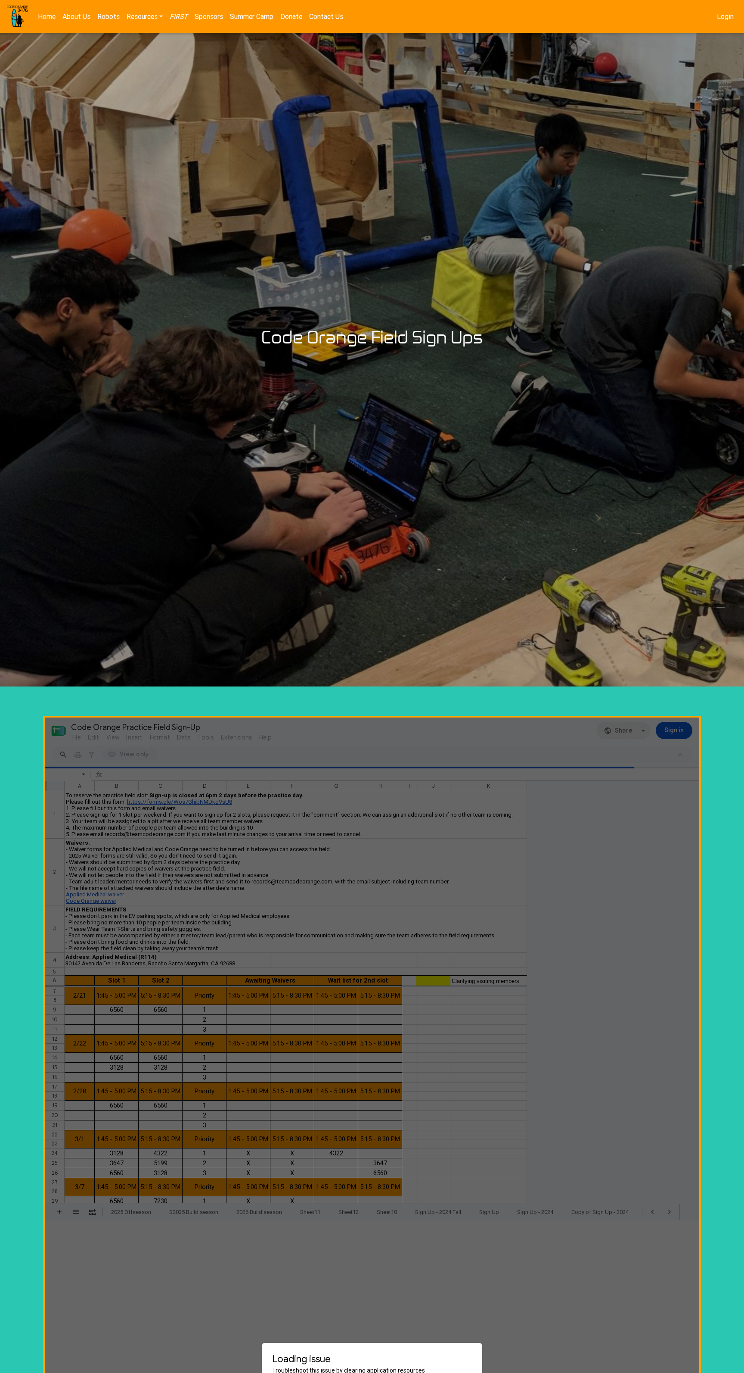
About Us (76, 16)
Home (47, 16)
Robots (108, 16)
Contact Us (326, 16)
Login (725, 16)
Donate (291, 16)
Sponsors (209, 16)
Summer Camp (251, 16)
